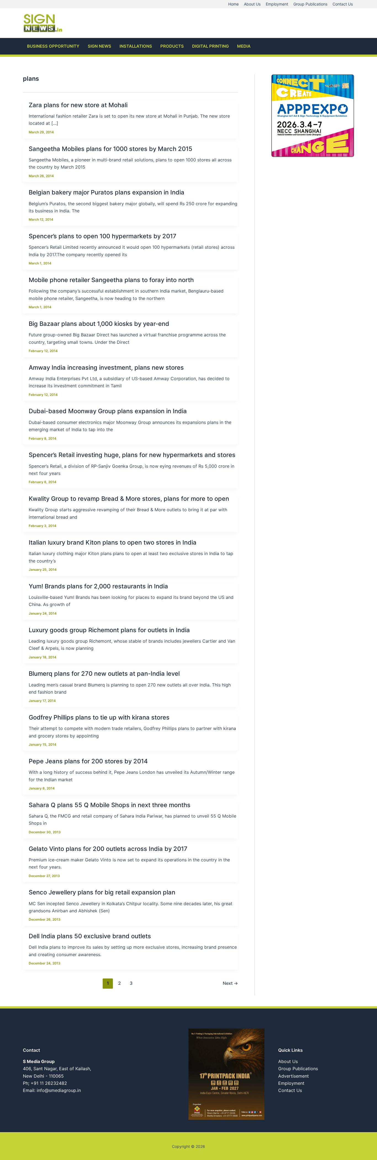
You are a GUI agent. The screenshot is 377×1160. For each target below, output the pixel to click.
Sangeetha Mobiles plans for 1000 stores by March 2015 (110, 148)
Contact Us (290, 1090)
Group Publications (298, 1068)
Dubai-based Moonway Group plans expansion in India (108, 411)
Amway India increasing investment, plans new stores (106, 367)
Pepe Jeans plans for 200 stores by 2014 (88, 761)
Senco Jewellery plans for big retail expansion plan (102, 892)
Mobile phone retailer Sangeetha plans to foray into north (111, 279)
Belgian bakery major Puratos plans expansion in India (106, 192)
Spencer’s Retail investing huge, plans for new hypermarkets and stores (132, 454)
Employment (291, 1083)
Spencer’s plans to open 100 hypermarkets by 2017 (102, 236)
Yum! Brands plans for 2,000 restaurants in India (98, 586)
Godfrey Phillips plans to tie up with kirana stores (99, 717)
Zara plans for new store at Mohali (78, 105)
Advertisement (293, 1076)
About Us (288, 1061)
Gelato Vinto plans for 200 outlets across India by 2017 (108, 848)
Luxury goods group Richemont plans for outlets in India (109, 630)
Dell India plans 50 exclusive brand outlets (90, 936)
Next (230, 983)
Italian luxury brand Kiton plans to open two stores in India (113, 542)
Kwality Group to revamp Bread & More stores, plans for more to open (129, 498)
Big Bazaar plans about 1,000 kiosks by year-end (99, 323)
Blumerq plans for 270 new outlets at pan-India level (104, 673)
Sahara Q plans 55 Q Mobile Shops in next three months (109, 805)
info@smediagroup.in (59, 1090)
